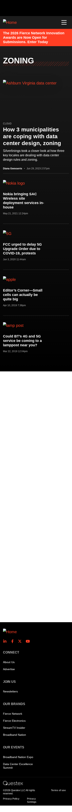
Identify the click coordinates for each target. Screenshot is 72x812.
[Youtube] (29, 641)
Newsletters (10, 691)
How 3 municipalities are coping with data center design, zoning (32, 136)
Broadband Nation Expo (18, 757)
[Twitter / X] (21, 641)
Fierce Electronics (14, 720)
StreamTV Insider (14, 727)
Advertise (9, 669)
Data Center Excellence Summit (18, 765)
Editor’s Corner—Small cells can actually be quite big (22, 294)
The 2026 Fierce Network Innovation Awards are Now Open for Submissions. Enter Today (33, 37)
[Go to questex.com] (13, 783)
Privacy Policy (11, 798)
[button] (64, 22)
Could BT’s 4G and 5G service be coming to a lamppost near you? (22, 340)
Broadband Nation (14, 734)
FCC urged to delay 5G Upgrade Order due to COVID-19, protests (22, 248)
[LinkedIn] (6, 641)
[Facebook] (14, 641)
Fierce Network (12, 713)
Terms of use (58, 790)
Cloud (7, 123)
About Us (9, 662)
